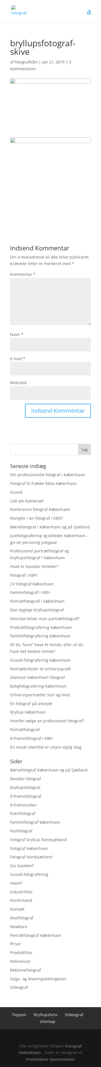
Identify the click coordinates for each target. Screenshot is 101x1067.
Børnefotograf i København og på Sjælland (50, 527)
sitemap (47, 1021)
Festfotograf (21, 831)
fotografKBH (26, 62)
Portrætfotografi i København (37, 601)
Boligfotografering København (38, 686)
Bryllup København (28, 712)
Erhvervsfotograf (25, 796)
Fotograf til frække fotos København (43, 483)
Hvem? (16, 883)
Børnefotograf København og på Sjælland (49, 770)
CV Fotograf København (32, 584)
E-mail (17, 358)
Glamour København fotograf (37, 677)
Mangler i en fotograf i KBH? (36, 518)
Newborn (18, 926)
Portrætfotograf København (35, 935)
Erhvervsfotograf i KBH (31, 738)
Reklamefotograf (25, 970)
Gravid (16, 492)
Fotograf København (29, 848)
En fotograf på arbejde (31, 703)
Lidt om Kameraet (26, 501)
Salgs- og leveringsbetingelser (38, 978)
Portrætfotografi (25, 729)
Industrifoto (21, 892)
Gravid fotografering (29, 874)
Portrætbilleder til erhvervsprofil (40, 669)
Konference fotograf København (40, 509)
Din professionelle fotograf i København (47, 474)
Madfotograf (21, 917)
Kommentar (23, 274)
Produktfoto (21, 952)
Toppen (19, 1014)
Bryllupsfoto (46, 1014)
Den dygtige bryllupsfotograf (37, 610)
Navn (16, 334)
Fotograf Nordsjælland (31, 857)
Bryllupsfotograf (25, 787)
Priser (15, 943)
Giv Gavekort (22, 865)
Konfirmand (21, 900)
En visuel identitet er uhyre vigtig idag (46, 747)
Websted (18, 382)
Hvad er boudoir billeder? (34, 566)
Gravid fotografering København (40, 660)
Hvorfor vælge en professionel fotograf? (47, 720)
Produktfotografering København (41, 627)
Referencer (20, 961)
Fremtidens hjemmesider (50, 1059)
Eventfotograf (22, 813)
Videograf (19, 987)
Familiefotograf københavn (35, 822)
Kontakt (17, 909)
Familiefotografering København (40, 636)
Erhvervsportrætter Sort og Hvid (40, 695)
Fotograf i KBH (23, 575)
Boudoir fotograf (25, 778)
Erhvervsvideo (23, 805)
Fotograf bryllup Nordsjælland (38, 839)
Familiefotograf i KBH (30, 592)
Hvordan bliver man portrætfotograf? (44, 618)
